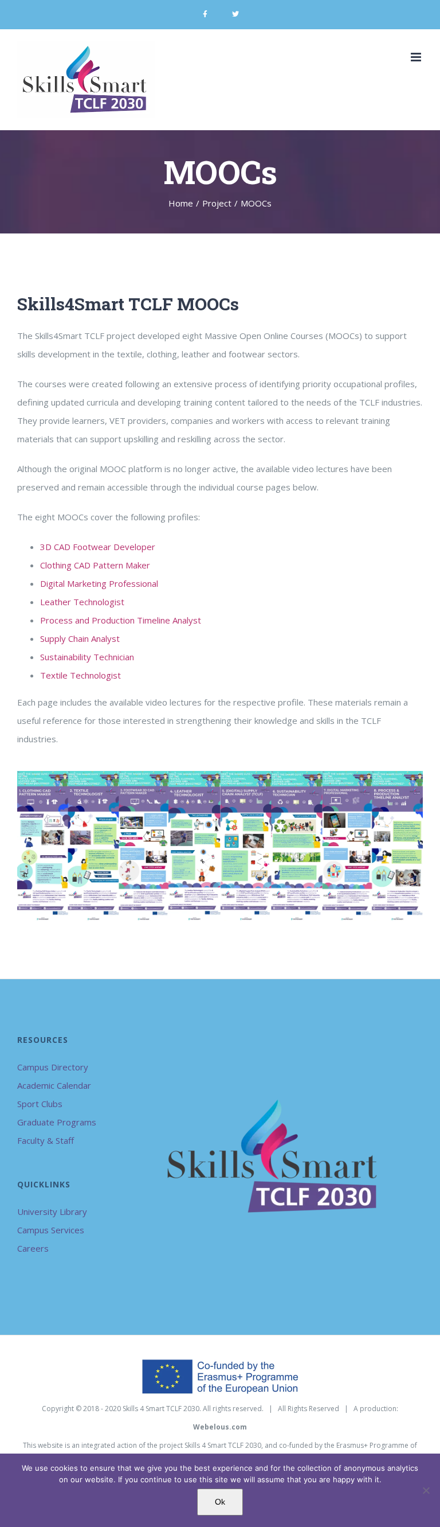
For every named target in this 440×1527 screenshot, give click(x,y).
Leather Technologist (82, 601)
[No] (425, 1490)
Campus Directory (52, 1067)
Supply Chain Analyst (80, 638)
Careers (33, 1248)
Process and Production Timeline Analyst (120, 620)
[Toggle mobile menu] (417, 57)
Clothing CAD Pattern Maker (95, 565)
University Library (52, 1211)
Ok (220, 1501)
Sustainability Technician (87, 657)
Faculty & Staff (45, 1140)
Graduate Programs (56, 1122)
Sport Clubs (39, 1103)
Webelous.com (220, 1427)
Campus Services (50, 1230)
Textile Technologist (80, 675)
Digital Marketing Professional (99, 583)
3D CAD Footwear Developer (97, 546)
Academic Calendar (54, 1085)
